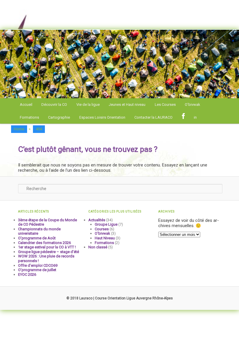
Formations (29, 117)
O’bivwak (192, 104)
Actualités (96, 220)
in (195, 117)
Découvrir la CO (54, 104)
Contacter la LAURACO (153, 117)
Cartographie (59, 117)
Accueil (26, 104)
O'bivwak (102, 233)
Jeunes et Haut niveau (127, 104)
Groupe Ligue (106, 224)
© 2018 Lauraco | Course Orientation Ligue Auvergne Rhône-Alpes (119, 298)
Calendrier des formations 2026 (44, 243)
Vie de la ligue (88, 104)
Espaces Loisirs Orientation (102, 117)
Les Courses (165, 104)
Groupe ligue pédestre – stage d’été (48, 252)
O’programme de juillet (37, 270)
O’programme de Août (37, 238)
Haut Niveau (105, 238)
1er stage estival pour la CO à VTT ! (47, 247)
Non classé (97, 247)
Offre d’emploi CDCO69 (37, 265)
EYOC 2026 (27, 274)
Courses (102, 229)
